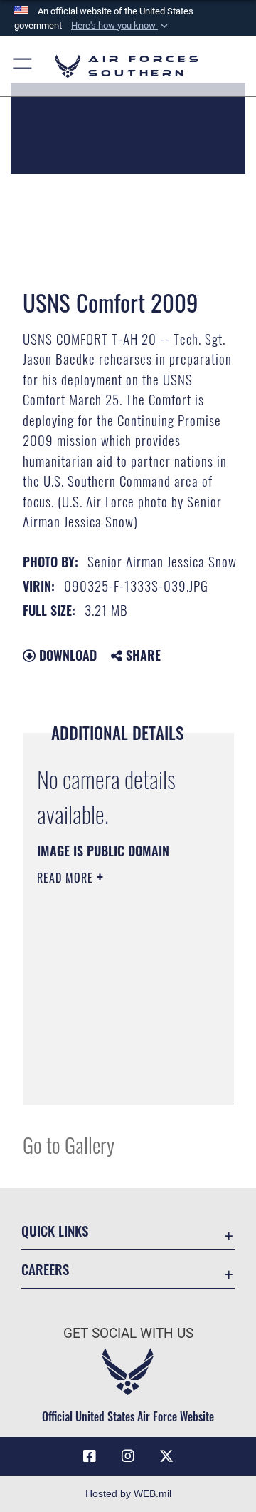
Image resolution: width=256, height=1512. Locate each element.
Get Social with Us (128, 1333)
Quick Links (54, 1230)
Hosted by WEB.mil (128, 1493)
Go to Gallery (68, 1144)
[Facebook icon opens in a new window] (89, 1456)
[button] (121, 26)
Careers (45, 1269)
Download (66, 655)
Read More (67, 877)
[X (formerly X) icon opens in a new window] (166, 1456)
